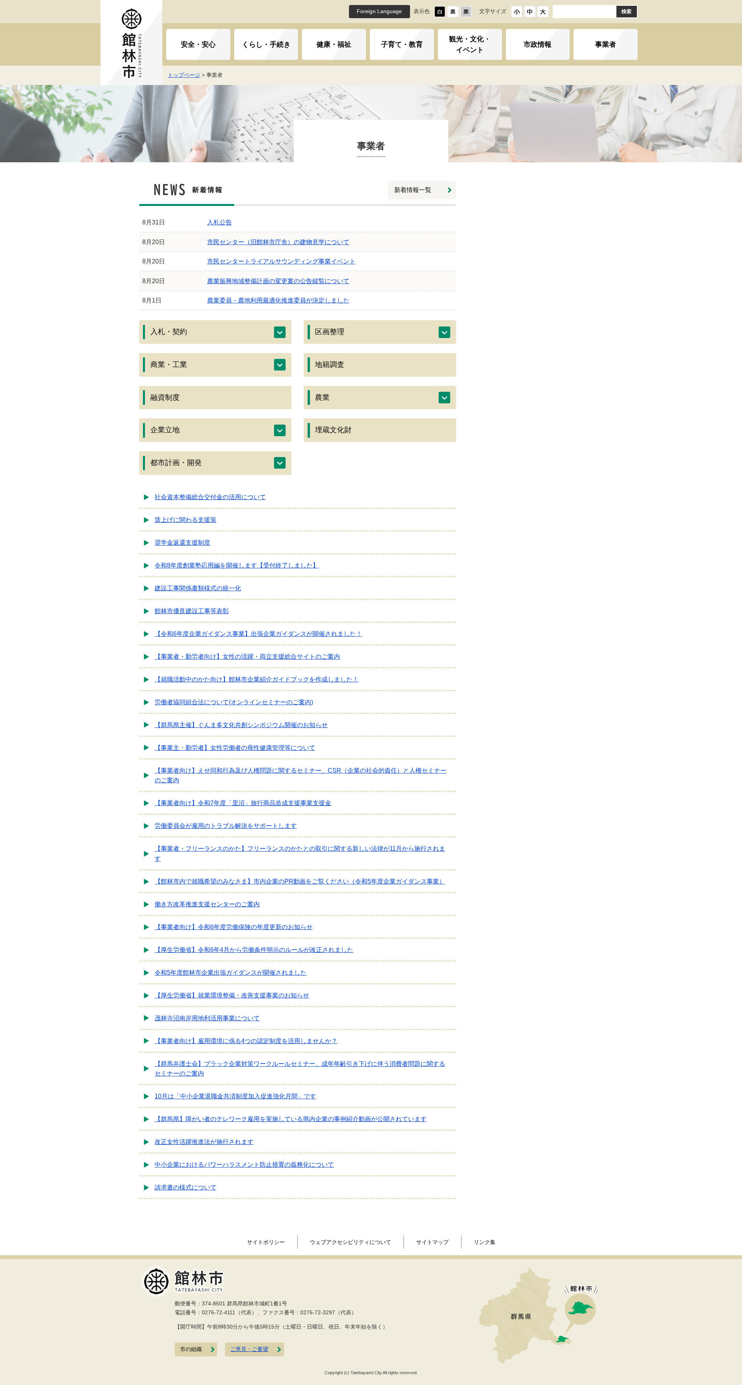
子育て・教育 (402, 44)
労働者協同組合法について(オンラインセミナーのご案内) (234, 702)
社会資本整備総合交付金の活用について (210, 497)
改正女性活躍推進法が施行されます (204, 1142)
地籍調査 (329, 364)
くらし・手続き (266, 44)
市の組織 (191, 1349)
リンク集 (484, 1242)
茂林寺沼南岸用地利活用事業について (207, 1018)
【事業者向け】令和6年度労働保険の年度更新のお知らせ (234, 927)
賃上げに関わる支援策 (185, 520)
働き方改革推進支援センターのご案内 (207, 904)
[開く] (280, 332)
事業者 (605, 44)
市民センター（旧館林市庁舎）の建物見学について (278, 242)
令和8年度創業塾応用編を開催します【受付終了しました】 (237, 565)
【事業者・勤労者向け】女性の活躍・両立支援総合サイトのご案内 (247, 656)
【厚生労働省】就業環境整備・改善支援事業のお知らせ (232, 995)
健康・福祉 (334, 44)
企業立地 (165, 430)
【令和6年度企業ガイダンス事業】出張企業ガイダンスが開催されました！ (258, 633)
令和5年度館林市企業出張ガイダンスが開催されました (230, 972)
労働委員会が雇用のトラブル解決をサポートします (226, 826)
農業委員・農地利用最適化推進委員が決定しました (278, 300)
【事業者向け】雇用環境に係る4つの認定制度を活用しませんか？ (246, 1041)
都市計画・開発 (176, 463)
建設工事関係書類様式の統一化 (198, 588)
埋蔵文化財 (333, 430)
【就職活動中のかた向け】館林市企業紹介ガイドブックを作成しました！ (257, 679)
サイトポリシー (266, 1242)
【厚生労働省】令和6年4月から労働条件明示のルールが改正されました (254, 950)
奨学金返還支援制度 (182, 542)
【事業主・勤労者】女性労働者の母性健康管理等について (235, 747)
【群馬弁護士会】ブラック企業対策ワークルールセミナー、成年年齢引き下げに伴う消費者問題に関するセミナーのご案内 (300, 1068)
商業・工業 (168, 364)
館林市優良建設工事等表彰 (192, 611)
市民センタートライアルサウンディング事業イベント (281, 261)
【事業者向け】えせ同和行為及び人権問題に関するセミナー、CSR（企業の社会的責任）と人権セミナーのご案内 (300, 775)
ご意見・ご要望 (249, 1349)
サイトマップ (432, 1242)
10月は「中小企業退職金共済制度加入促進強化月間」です (235, 1096)
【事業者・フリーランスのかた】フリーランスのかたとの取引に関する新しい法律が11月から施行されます (300, 853)
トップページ (184, 75)
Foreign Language (379, 11)
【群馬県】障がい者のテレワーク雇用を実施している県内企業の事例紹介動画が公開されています (291, 1119)
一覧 (412, 190)
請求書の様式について (185, 1187)
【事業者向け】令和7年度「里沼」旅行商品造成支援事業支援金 (243, 803)
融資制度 (165, 397)
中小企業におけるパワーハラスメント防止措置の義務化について (244, 1164)
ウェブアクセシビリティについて (350, 1242)
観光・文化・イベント (470, 44)
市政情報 (537, 44)
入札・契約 (168, 332)
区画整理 (329, 332)
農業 (322, 397)
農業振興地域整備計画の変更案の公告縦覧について (278, 281)
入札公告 (219, 222)
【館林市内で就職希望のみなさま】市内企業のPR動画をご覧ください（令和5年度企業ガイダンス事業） (300, 881)
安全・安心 (198, 44)
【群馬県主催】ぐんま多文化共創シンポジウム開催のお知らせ (241, 725)
